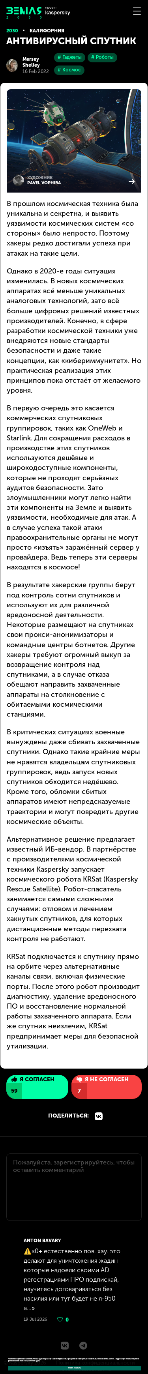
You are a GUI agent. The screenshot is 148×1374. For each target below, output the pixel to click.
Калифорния (47, 31)
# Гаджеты (70, 57)
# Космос (69, 70)
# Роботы (102, 57)
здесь (38, 1361)
